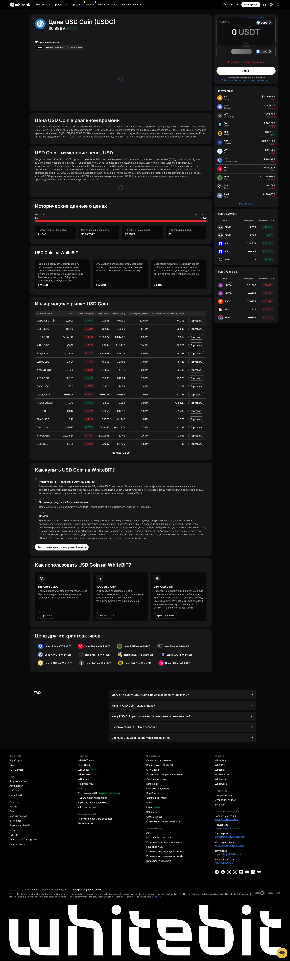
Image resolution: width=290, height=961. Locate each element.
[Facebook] (223, 872)
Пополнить (105, 615)
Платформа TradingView (23, 839)
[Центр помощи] (264, 4)
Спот (12, 811)
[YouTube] (247, 872)
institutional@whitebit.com (229, 845)
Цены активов (17, 844)
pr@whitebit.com (224, 862)
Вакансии (151, 811)
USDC (264, 51)
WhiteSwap (221, 760)
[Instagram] (229, 872)
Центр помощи (223, 795)
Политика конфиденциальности (164, 851)
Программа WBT (87, 793)
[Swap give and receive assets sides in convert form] (246, 45)
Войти (234, 4)
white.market (222, 774)
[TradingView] (259, 872)
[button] (246, 51)
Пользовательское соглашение (164, 842)
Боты (12, 830)
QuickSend (84, 765)
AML (80, 788)
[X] (235, 872)
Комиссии (152, 783)
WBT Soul (14, 790)
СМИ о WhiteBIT (155, 816)
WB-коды (83, 779)
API (148, 832)
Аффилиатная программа (92, 802)
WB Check (83, 769)
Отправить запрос (225, 799)
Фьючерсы (15, 820)
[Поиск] (225, 4)
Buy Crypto (15, 760)
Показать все (121, 452)
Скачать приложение (158, 760)
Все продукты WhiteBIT (159, 765)
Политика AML (154, 846)
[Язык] (271, 4)
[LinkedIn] (253, 872)
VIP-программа (87, 807)
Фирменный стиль (156, 797)
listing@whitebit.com (226, 819)
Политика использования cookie (164, 856)
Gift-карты (84, 774)
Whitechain (221, 779)
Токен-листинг (86, 823)
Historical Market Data (158, 837)
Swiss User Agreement (158, 860)
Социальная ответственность (163, 821)
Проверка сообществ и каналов (164, 774)
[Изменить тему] (278, 4)
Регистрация (251, 4)
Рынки (13, 806)
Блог (149, 802)
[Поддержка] (282, 953)
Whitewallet (221, 783)
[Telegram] (217, 872)
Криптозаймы (85, 783)
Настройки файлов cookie (87, 889)
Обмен (246, 70)
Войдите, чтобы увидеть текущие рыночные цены (246, 80)
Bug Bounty (152, 793)
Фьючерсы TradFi (19, 825)
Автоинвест (16, 785)
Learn (149, 807)
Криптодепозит (165, 615)
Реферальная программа (92, 797)
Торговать (196, 320)
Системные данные (157, 788)
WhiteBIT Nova (86, 760)
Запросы (220, 804)
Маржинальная (18, 815)
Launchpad (15, 795)
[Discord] (241, 872)
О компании (153, 769)
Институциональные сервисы (95, 818)
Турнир (13, 834)
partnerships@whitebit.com (230, 836)
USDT (264, 22)
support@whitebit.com (227, 828)
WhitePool (220, 765)
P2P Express (16, 769)
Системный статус (157, 779)
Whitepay (220, 769)
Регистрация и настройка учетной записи (62, 547)
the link (157, 896)
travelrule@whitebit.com (228, 854)
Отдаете (224, 21)
